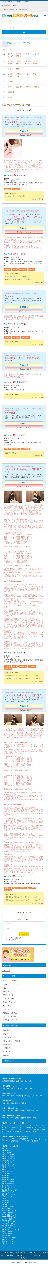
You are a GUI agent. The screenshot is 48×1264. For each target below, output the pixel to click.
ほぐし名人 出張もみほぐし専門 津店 (23, 695)
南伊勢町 (19, 87)
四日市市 (11, 92)
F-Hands (9, 296)
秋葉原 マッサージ (8, 1161)
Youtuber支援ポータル (9, 1215)
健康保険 (6, 1055)
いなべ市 (36, 54)
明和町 (36, 87)
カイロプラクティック (10, 1016)
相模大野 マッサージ (8, 1194)
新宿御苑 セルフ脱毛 (8, 1225)
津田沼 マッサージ (8, 1186)
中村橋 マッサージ (8, 1167)
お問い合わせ (21, 1255)
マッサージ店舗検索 (8, 1206)
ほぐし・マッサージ (10, 980)
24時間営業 (7, 1048)
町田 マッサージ (7, 1163)
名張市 (10, 81)
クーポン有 (6, 1051)
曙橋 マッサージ (7, 1175)
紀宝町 (36, 61)
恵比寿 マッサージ (8, 1169)
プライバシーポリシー (37, 1255)
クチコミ (9, 175)
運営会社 (24, 1258)
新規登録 (6, 5)
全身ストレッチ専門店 (9, 1238)
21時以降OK (7, 1037)
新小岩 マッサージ (8, 1183)
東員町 (10, 76)
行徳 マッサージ (7, 1196)
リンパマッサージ (9, 998)
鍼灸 (4, 988)
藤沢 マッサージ (7, 1200)
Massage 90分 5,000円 (15, 276)
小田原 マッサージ (8, 1165)
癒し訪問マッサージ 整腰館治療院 (22, 358)
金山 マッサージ (7, 1188)
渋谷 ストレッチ (7, 1244)
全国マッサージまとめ (9, 1210)
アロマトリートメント (10, 984)
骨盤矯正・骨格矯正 (10, 1013)
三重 (9, 49)
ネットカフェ (6, 1235)
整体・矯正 (6, 991)
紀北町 (10, 63)
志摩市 (10, 69)
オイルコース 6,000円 (15, 196)
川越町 (18, 61)
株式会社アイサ (7, 1233)
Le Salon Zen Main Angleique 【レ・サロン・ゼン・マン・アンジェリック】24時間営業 (24, 217)
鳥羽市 (18, 76)
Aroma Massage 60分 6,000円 (18, 279)
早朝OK (5, 1034)
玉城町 (27, 74)
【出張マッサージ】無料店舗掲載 (13, 1252)
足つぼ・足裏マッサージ (11, 1002)
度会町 (10, 97)
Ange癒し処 (10, 412)
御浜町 (28, 87)
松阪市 (10, 87)
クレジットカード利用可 (11, 1041)
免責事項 (10, 1255)
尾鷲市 (18, 56)
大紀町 (10, 74)
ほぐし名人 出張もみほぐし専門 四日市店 (23, 470)
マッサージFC (6, 1204)
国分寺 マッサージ (8, 1179)
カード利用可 (35, 1139)
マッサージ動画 (7, 1219)
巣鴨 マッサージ (7, 1177)
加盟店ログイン (34, 1252)
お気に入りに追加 (25, 135)
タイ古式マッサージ (10, 1020)
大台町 (10, 56)
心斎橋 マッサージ (8, 1198)
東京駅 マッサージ (8, 1192)
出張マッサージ (7, 1208)
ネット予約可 (7, 1044)
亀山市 (10, 61)
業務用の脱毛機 (7, 1231)
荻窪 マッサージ (7, 1202)
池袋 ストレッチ (7, 1240)
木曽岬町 (28, 61)
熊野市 (18, 63)
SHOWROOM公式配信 (9, 1217)
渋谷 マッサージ (7, 1152)
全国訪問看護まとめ (8, 1221)
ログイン (18, 5)
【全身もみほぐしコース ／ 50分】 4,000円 (22, 675)
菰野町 (35, 63)
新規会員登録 (12, 940)
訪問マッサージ (8, 995)
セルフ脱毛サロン (7, 1223)
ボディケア (6, 1005)
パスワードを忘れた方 (14, 938)
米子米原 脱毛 (6, 1227)
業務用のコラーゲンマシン (10, 1229)
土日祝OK (6, 1030)
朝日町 (10, 54)
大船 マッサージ (7, 1171)
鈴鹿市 (18, 69)
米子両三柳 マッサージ (9, 1173)
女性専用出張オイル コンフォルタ (22, 122)
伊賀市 (18, 54)
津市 (34, 74)
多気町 (18, 74)
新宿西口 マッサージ (8, 1159)
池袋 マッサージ (7, 1150)
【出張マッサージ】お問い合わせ (15, 9)
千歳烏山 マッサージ (8, 1181)
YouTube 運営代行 (8, 1213)
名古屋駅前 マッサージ (9, 1190)
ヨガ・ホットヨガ (9, 1009)
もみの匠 (4, 1148)
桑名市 (27, 63)
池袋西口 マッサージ (8, 1154)
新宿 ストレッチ (7, 1242)
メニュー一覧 (36, 199)
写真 (20, 175)
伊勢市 (27, 54)
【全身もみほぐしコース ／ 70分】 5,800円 (22, 678)
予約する (25, 131)
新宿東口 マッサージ (8, 1157)
